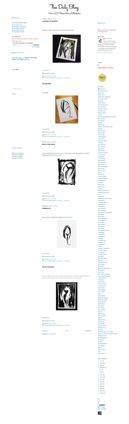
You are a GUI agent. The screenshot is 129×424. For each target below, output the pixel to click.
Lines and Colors (102, 250)
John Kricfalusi (101, 224)
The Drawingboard (102, 337)
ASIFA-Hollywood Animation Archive (107, 117)
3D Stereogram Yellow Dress (19, 26)
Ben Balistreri (101, 120)
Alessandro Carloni (102, 99)
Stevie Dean (101, 321)
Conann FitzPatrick (103, 152)
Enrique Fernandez (102, 178)
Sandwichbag (101, 303)
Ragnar (99, 293)
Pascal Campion (102, 284)
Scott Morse (101, 305)
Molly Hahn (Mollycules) (104, 268)
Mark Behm (101, 256)
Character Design (102, 140)
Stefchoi (100, 317)
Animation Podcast (103, 109)
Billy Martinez (101, 124)
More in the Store (48, 144)
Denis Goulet (101, 168)
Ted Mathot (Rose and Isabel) (105, 331)
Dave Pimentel (101, 162)
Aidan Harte (101, 93)
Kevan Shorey (101, 236)
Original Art (46, 208)
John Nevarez (101, 226)
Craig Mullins (101, 156)
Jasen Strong (101, 206)
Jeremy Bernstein (102, 218)
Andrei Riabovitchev (103, 105)
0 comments (66, 77)
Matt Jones (101, 260)
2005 (101, 393)
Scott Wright (101, 307)
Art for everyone (48, 267)
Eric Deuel (100, 182)
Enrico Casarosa (102, 176)
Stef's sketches (102, 315)
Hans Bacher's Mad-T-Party (105, 198)
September (102, 367)
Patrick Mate (101, 288)
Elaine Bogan (101, 174)
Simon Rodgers (102, 309)
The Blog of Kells (102, 335)
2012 (101, 377)
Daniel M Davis (102, 160)
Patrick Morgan (102, 290)
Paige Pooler (101, 282)
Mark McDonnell (102, 258)
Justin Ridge (101, 232)
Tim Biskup (101, 339)
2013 (101, 375)
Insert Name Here (102, 202)
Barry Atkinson (101, 118)
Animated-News (102, 107)
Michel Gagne (101, 264)
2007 (101, 388)
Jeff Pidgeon (101, 214)
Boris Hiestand (101, 130)
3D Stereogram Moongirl (18, 31)
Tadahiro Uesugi (102, 327)
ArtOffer (100, 115)
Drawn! (99, 172)
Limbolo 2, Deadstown (103, 248)
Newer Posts (45, 330)
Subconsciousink (102, 325)
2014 (101, 365)
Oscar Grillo (101, 272)
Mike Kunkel (101, 266)
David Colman (101, 164)
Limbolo (100, 246)
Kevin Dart (100, 238)
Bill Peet (100, 122)
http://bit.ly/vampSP (77, 277)
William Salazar (102, 349)
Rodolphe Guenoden (103, 298)
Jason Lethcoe (101, 208)
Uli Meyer (100, 341)
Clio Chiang (101, 148)
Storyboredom (101, 323)
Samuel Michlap (102, 301)
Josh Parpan (101, 228)
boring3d (100, 128)
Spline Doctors (101, 313)
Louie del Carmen (102, 254)
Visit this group (35, 47)
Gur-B (99, 194)
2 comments (66, 200)
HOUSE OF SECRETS (18, 155)
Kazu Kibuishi (101, 234)
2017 (101, 361)
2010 (101, 381)
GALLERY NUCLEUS (17, 158)
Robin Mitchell (101, 296)
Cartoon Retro (101, 138)
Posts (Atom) (52, 334)
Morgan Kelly (101, 270)
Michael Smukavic (102, 262)
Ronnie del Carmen (103, 299)
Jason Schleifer (102, 210)
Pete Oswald (101, 291)
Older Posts (88, 330)
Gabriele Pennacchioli (103, 190)
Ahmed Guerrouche (103, 91)
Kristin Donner (101, 244)
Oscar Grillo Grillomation (104, 274)
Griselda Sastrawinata (103, 192)
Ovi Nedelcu (101, 280)
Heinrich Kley (101, 200)
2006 (101, 391)
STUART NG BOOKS (17, 156)
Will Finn (100, 347)
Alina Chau (100, 101)
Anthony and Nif (102, 112)
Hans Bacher (101, 196)
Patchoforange (101, 286)
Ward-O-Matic (101, 345)
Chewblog (100, 142)
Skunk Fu (100, 311)
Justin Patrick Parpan (103, 230)
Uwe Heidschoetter (102, 343)
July (100, 369)
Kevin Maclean (101, 240)
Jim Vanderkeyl (102, 220)
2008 (101, 386)
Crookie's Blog (101, 158)
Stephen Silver (101, 319)
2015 (101, 363)
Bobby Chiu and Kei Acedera (105, 126)
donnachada (108, 38)
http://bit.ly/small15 (57, 155)
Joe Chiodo (101, 222)
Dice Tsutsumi (101, 170)
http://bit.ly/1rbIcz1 (67, 217)
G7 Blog (100, 188)
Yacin (99, 351)
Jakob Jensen (101, 204)
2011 (101, 379)
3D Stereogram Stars (17, 25)
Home (66, 330)
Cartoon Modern (102, 136)
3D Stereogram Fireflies (18, 30)
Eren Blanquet (101, 180)
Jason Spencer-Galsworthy (105, 212)
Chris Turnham (101, 146)
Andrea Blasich (102, 103)
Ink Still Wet (46, 84)
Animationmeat (101, 110)
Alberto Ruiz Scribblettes (104, 97)
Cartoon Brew (101, 134)
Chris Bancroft (101, 144)
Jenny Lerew (101, 216)
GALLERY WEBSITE (17, 148)
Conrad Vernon (101, 154)
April (100, 372)
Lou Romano (101, 252)
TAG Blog (100, 329)
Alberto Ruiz (101, 95)
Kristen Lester (101, 242)
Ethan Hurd (101, 184)
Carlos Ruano (101, 132)
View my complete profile (105, 52)
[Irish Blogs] (101, 407)
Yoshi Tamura (101, 353)
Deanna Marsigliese (103, 166)
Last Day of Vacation (50, 21)
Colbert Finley (101, 150)
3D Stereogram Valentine (18, 28)
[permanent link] (48, 73)
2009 (101, 384)
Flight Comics (101, 186)
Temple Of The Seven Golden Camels (107, 333)
